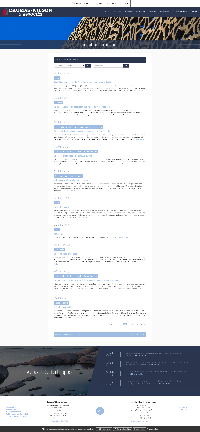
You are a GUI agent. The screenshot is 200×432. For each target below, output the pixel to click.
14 (141, 324)
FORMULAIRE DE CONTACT (58, 421)
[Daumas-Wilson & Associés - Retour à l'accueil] (28, 12)
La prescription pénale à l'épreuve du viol (73, 155)
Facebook (183, 407)
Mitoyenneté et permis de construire (71, 180)
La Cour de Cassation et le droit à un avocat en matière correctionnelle (87, 280)
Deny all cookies (123, 429)
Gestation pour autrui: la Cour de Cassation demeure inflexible (83, 82)
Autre (57, 78)
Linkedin (183, 410)
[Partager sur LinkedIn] (140, 334)
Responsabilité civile (63, 127)
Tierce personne (61, 302)
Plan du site (11, 409)
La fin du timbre (61, 207)
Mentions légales (13, 412)
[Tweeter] (134, 334)
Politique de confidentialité (18, 414)
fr (124, 3)
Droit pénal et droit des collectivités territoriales (76, 151)
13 (137, 324)
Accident (58, 102)
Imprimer (77, 334)
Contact (194, 11)
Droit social (59, 249)
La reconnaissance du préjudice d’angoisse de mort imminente (83, 106)
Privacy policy (152, 429)
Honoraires (129, 11)
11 (129, 324)
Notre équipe (141, 11)
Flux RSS (58, 334)
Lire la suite (138, 90)
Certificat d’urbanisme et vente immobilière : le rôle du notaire (83, 131)
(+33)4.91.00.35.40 (108, 3)
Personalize (139, 429)
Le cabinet (117, 11)
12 (133, 324)
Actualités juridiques (180, 11)
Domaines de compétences (159, 11)
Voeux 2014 (59, 233)
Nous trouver (82, 3)
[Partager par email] (143, 334)
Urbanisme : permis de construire (88, 127)
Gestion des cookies (18, 416)
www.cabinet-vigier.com (141, 421)
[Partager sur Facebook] (131, 334)
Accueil (107, 11)
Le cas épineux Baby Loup (66, 253)
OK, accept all (104, 429)
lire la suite (140, 355)
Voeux (57, 229)
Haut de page (67, 334)
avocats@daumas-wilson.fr (58, 418)
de (126, 3)
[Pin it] (137, 334)
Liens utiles (11, 407)
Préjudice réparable (63, 307)
